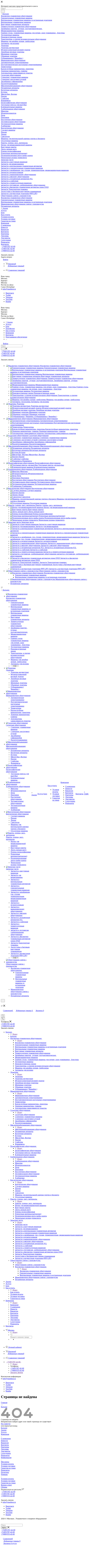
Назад (15, 1034)
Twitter (8, 295)
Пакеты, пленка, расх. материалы (28, 1203)
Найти (4, 1528)
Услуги (4, 1432)
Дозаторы (19, 1076)
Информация (6, 1458)
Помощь (4, 1474)
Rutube (8, 301)
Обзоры (4, 1487)
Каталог (13, 1036)
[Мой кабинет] (2, 1004)
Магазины (5, 1462)
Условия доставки (8, 1466)
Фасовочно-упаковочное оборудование (30, 1043)
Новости (4, 1441)
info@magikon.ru (9, 289)
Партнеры (5, 1447)
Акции (3, 1430)
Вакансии (5, 1443)
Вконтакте (10, 293)
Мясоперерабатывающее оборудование (30, 1129)
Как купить (14, 1292)
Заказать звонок (16, 1373)
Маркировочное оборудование (27, 1095)
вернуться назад (10, 1426)
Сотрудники (6, 1453)
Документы (5, 1451)
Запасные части (21, 1224)
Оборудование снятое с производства (30, 1265)
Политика (5, 1472)
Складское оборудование (25, 1115)
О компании (6, 1439)
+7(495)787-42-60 (8, 246)
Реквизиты (5, 1455)
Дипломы (5, 1449)
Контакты (5, 1445)
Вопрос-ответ (6, 1485)
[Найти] (3, 11)
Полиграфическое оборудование (28, 1150)
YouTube (9, 299)
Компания (14, 1305)
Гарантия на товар (8, 1468)
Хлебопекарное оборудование (27, 1161)
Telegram (9, 297)
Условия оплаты (7, 1464)
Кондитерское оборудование (26, 1184)
